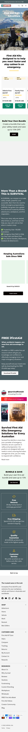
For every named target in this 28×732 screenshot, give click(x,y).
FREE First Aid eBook (9, 697)
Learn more (13, 293)
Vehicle (4, 615)
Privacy (8, 728)
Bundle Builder (6, 37)
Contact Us (5, 32)
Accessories (5, 14)
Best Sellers (6, 626)
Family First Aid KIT (19, 92)
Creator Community (8, 704)
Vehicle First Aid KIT (7, 92)
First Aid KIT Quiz (7, 635)
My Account (6, 653)
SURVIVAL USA (9, 725)
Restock (4, 622)
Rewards (5, 660)
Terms (3, 728)
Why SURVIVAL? (6, 23)
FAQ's (3, 639)
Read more (5, 460)
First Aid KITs (5, 10)
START (14, 134)
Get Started (14, 482)
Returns (4, 649)
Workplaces (6, 690)
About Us (4, 19)
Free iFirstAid (5, 28)
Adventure (5, 608)
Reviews (4, 676)
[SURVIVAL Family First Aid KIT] (20, 82)
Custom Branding (8, 687)
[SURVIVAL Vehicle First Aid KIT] (8, 82)
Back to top (14, 573)
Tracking (4, 646)
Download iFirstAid (10, 373)
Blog (3, 708)
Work (3, 619)
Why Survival (6, 673)
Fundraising (6, 683)
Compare (5, 642)
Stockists (5, 680)
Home (4, 612)
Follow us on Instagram (15, 399)
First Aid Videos (7, 701)
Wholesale (5, 694)
